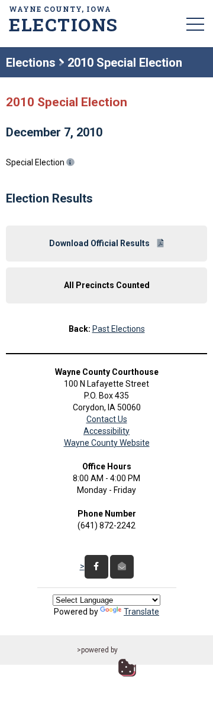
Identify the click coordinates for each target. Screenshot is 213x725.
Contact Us (106, 419)
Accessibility (106, 431)
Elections (31, 62)
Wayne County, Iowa (62, 19)
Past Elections (118, 329)
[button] (195, 24)
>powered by (97, 650)
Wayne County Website (107, 443)
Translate (141, 611)
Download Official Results (100, 243)
